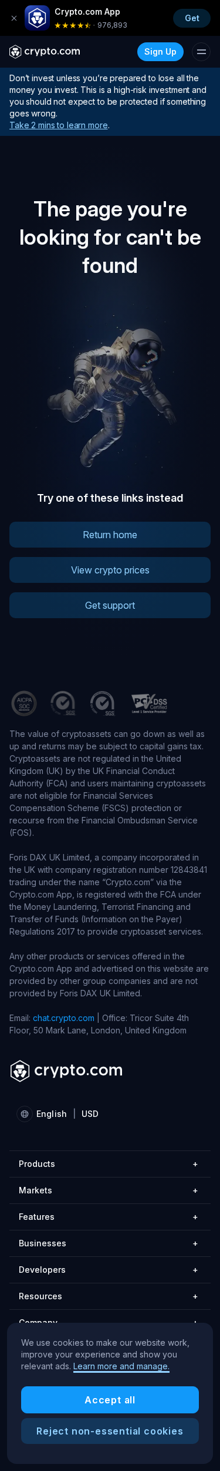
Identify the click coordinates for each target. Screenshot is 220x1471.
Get (192, 18)
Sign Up (160, 51)
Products (108, 1164)
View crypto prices (110, 570)
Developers (108, 1270)
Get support (110, 605)
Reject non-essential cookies (109, 1431)
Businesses (108, 1243)
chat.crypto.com (63, 1018)
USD (90, 1114)
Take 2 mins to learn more (58, 125)
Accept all (110, 1400)
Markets (108, 1190)
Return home (110, 535)
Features (108, 1217)
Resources (108, 1296)
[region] (110, 1393)
